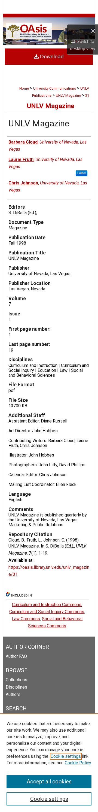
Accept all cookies (49, 781)
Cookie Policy (78, 762)
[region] (49, 762)
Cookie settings (66, 756)
